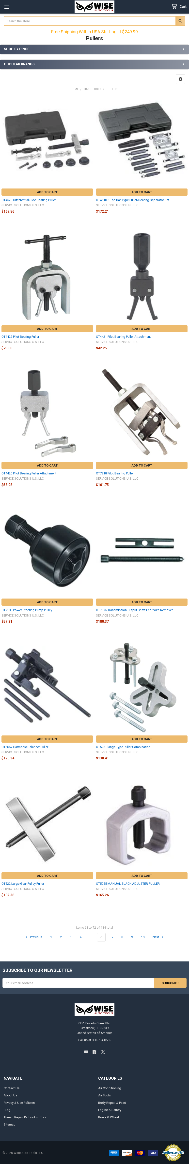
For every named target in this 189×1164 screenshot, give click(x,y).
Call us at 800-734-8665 (94, 1040)
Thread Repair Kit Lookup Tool (25, 1117)
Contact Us (11, 1088)
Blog (7, 1110)
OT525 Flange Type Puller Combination (123, 747)
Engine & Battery (109, 1110)
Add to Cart (47, 192)
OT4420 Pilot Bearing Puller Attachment (28, 473)
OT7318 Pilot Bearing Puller (115, 473)
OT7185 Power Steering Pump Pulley (26, 610)
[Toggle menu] (7, 7)
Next (156, 937)
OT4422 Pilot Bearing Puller (20, 336)
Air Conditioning (109, 1088)
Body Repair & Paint (112, 1103)
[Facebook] (94, 1051)
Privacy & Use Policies (19, 1103)
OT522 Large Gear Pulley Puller (22, 883)
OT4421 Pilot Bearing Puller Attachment (123, 336)
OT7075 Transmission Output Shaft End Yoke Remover (134, 610)
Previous (35, 937)
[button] (180, 79)
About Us (10, 1095)
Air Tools (104, 1095)
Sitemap (10, 1124)
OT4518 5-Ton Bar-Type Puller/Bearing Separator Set (132, 200)
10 (142, 937)
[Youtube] (86, 1051)
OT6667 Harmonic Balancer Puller (24, 747)
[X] (103, 1051)
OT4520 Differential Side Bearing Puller (28, 200)
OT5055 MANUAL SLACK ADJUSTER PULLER (128, 883)
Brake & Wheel (108, 1117)
